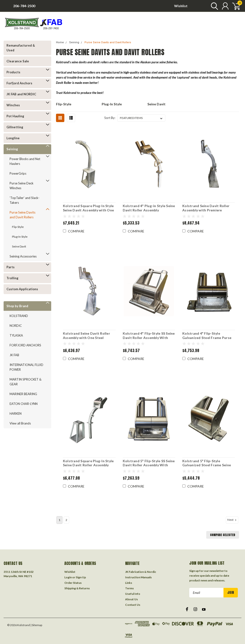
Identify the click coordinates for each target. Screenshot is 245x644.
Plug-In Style (20, 236)
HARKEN (16, 413)
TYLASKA (16, 335)
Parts (10, 267)
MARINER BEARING (23, 394)
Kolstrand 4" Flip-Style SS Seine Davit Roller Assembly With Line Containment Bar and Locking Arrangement (149, 335)
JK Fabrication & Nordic (140, 572)
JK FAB (14, 355)
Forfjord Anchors (19, 83)
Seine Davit (19, 246)
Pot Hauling (15, 116)
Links (128, 583)
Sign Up (81, 577)
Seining (12, 149)
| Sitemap (36, 625)
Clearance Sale (17, 61)
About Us (131, 599)
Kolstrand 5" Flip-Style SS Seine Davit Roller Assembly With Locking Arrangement (149, 463)
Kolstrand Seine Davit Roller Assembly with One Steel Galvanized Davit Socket (86, 335)
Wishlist (181, 6)
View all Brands (20, 423)
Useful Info (132, 594)
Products (13, 72)
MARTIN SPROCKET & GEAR (25, 381)
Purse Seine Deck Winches (21, 185)
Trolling (12, 278)
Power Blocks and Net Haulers (25, 161)
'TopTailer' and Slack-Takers (24, 200)
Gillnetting (14, 127)
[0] (234, 6)
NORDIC (16, 325)
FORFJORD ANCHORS (25, 345)
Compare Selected (222, 535)
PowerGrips (18, 173)
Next (230, 519)
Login (68, 577)
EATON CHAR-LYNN (24, 404)
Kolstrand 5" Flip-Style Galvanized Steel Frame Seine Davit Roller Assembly (206, 463)
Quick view (89, 163)
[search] (213, 6)
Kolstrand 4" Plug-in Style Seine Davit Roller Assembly (149, 208)
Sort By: (109, 118)
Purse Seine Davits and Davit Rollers (22, 214)
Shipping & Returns (77, 588)
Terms (129, 588)
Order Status (73, 583)
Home (60, 42)
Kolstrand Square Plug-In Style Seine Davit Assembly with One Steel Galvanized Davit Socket (88, 208)
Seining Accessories (23, 256)
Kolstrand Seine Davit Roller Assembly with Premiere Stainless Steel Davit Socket (205, 208)
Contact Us (132, 604)
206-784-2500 (24, 6)
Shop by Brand (17, 306)
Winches (13, 105)
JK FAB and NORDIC (21, 94)
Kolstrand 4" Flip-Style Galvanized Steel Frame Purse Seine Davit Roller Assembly (206, 335)
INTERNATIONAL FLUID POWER (26, 367)
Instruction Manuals (138, 577)
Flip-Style (18, 227)
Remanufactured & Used (20, 47)
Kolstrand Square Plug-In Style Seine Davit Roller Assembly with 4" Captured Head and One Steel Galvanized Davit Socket (89, 463)
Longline (13, 138)
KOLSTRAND (19, 316)
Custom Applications (22, 289)
